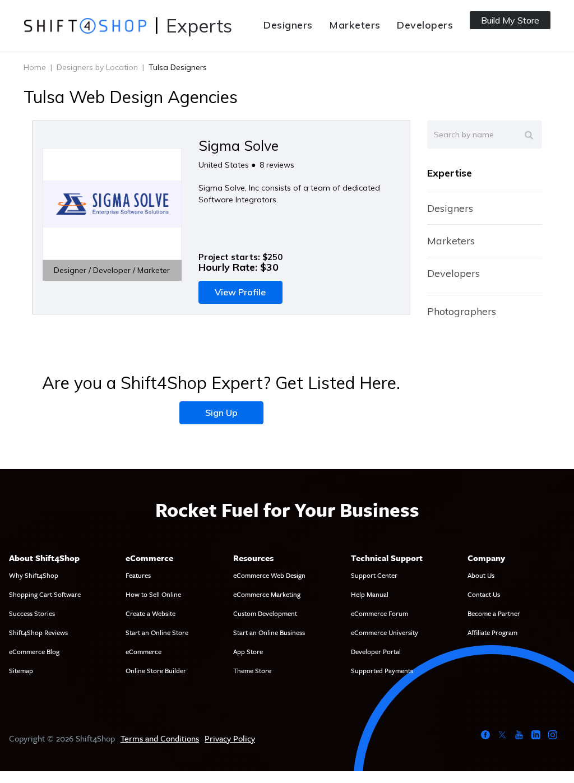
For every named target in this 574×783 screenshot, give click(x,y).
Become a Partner (493, 613)
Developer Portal (376, 651)
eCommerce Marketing (266, 594)
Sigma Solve (238, 145)
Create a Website (150, 613)
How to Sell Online (153, 594)
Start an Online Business (269, 632)
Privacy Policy (230, 738)
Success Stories (32, 613)
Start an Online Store (157, 632)
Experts (199, 25)
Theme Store (252, 670)
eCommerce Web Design (269, 575)
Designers (287, 24)
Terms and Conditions (160, 738)
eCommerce (143, 651)
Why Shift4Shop (33, 575)
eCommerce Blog (34, 651)
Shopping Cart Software (45, 594)
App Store (248, 651)
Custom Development (265, 613)
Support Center (374, 575)
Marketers (354, 24)
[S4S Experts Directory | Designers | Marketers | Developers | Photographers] (85, 25)
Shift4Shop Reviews (38, 632)
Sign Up (221, 412)
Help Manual (369, 594)
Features (138, 575)
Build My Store (510, 20)
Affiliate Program (492, 632)
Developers (425, 24)
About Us (480, 575)
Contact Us (483, 594)
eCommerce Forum (379, 613)
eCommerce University (384, 632)
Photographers (461, 311)
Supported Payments (382, 670)
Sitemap (21, 670)
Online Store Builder (156, 670)
